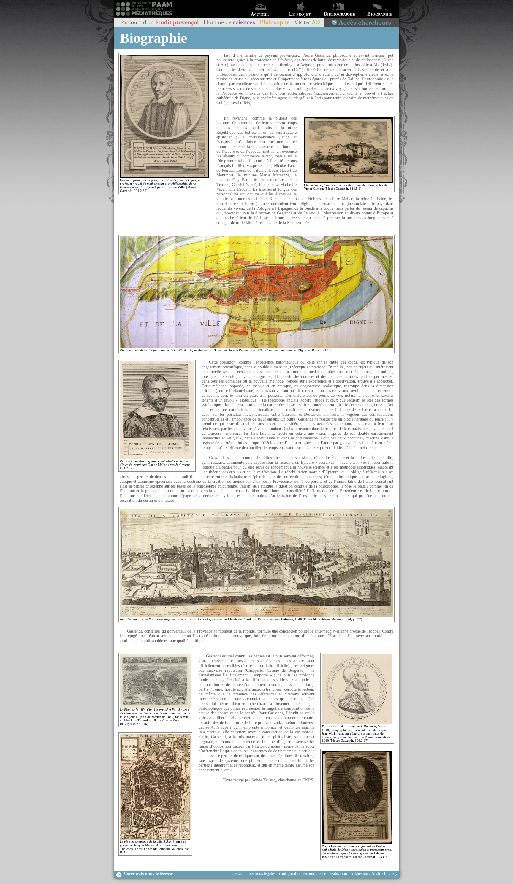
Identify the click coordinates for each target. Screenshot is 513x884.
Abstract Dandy (384, 873)
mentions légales (261, 873)
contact (238, 873)
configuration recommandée (302, 873)
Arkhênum (359, 873)
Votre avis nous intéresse (147, 873)
